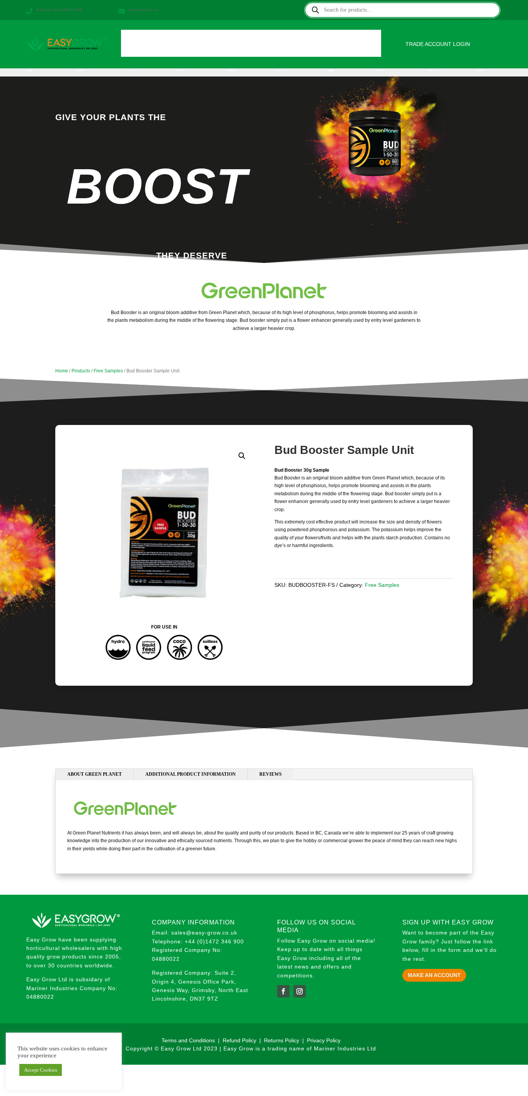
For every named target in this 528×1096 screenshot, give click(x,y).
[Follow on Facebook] (283, 991)
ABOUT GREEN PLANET (94, 774)
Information (216, 39)
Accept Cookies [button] (40, 1070)
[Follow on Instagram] (299, 991)
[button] (242, 456)
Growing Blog (262, 39)
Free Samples (108, 371)
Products (170, 39)
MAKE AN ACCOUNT (434, 975)
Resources (355, 39)
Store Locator (311, 39)
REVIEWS (270, 774)
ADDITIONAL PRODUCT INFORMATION (190, 774)
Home (139, 39)
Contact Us (251, 51)
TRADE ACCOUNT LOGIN (437, 44)
